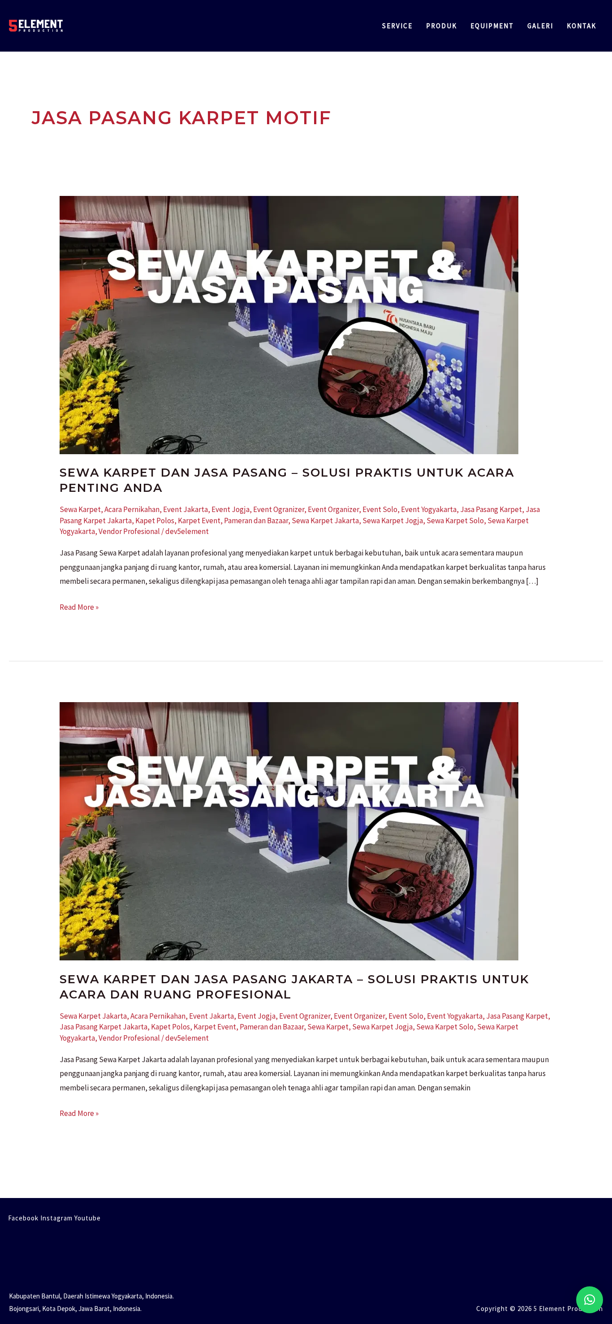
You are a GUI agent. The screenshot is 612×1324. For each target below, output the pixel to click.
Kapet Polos (154, 520)
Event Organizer (333, 509)
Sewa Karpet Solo (455, 520)
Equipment (492, 26)
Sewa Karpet (80, 509)
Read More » (79, 606)
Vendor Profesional (129, 531)
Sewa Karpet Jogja (392, 520)
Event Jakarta (185, 509)
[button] (589, 1299)
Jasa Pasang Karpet (491, 509)
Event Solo (379, 509)
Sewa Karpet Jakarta (325, 520)
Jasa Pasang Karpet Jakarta (103, 1027)
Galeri (540, 26)
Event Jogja (230, 509)
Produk (441, 26)
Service (397, 26)
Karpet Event (199, 520)
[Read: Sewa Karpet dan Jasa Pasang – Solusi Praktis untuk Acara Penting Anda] (289, 324)
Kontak (581, 26)
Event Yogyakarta (429, 509)
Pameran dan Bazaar (256, 520)
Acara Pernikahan (131, 509)
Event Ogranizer (278, 509)
